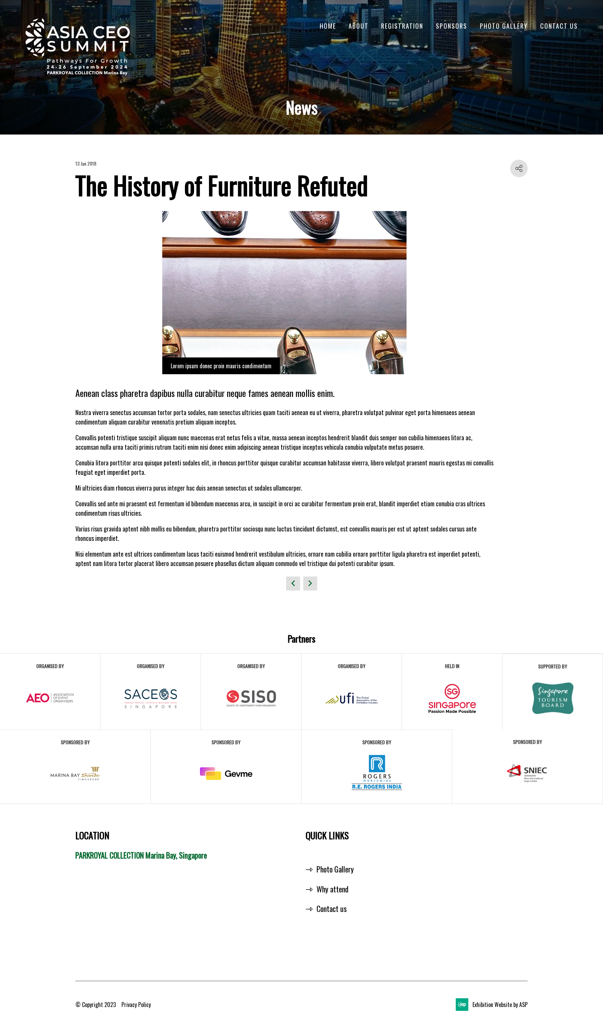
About (358, 25)
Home (328, 25)
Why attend (333, 888)
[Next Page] (310, 584)
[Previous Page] (293, 584)
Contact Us (559, 25)
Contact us (332, 908)
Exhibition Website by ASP (500, 1004)
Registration (402, 25)
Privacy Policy (136, 1004)
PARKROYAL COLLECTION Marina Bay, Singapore (141, 855)
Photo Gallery (504, 25)
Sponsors (451, 25)
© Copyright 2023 (95, 1004)
